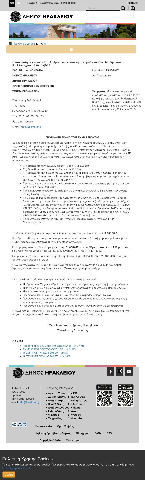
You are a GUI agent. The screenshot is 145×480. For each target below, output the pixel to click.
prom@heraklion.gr (31, 126)
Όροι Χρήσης (65, 426)
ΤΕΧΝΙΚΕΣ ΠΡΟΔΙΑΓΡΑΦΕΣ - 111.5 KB (48, 356)
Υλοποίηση (73, 440)
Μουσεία (76, 418)
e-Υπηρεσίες (79, 400)
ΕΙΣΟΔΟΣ (132, 3)
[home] (44, 17)
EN (18, 3)
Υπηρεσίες (55, 418)
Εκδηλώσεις (56, 411)
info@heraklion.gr (29, 402)
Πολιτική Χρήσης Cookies (17, 468)
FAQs (98, 433)
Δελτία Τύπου (57, 393)
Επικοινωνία (43, 426)
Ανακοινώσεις (57, 397)
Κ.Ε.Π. (74, 393)
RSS (109, 433)
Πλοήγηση (82, 433)
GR (12, 3)
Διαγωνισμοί (56, 400)
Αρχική (18, 43)
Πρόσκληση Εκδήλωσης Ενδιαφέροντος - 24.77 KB (53, 345)
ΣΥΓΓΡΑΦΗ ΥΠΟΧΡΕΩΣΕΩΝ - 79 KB (47, 353)
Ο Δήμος (30, 43)
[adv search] (132, 8)
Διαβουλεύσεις (58, 407)
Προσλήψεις (56, 404)
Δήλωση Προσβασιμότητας (53, 433)
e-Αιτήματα (78, 404)
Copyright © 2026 (50, 440)
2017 (45, 43)
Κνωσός (76, 414)
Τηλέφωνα (78, 397)
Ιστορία (75, 411)
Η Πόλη (75, 407)
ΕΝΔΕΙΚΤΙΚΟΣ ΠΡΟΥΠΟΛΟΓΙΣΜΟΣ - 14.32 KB (49, 349)
